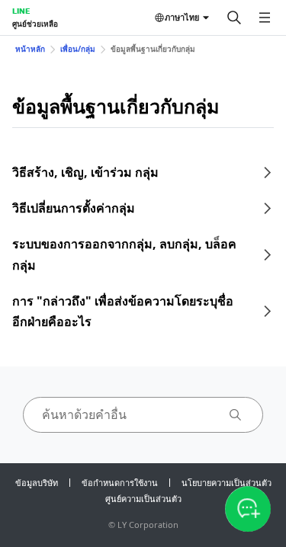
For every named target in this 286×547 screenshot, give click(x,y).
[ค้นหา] (234, 17)
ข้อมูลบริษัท (36, 482)
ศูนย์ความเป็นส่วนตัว (143, 498)
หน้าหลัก (30, 48)
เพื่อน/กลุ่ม (77, 48)
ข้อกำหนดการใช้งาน (120, 482)
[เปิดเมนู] (264, 17)
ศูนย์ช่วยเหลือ (35, 23)
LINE (21, 10)
